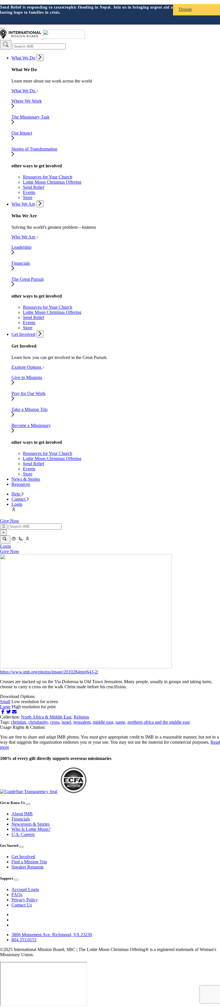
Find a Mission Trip (29, 861)
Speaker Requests (27, 866)
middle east (103, 722)
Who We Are (23, 204)
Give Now (9, 520)
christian (18, 722)
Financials (20, 819)
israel (66, 722)
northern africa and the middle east (158, 722)
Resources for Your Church (47, 176)
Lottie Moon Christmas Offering (52, 182)
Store (27, 197)
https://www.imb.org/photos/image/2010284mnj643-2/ (49, 671)
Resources (20, 484)
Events (29, 192)
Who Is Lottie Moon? (30, 829)
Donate (185, 9)
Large (5, 706)
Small (5, 701)
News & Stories (25, 479)
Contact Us (21, 904)
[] (5, 44)
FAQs (16, 894)
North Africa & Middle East (46, 717)
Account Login (25, 889)
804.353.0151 (24, 939)
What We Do (23, 57)
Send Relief (33, 187)
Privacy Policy (24, 899)
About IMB (22, 813)
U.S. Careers (23, 834)
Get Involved (23, 334)
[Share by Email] (14, 711)
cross (54, 722)
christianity (38, 722)
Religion (81, 717)
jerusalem (82, 722)
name (120, 722)
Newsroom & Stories (30, 824)
